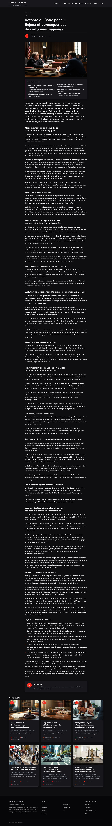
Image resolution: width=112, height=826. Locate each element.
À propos (48, 688)
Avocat (96, 3)
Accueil (27, 12)
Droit (81, 3)
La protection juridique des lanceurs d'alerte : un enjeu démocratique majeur (85, 769)
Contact (87, 808)
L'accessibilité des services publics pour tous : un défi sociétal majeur (23, 768)
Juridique (56, 3)
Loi (102, 3)
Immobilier (66, 3)
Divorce (74, 3)
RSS (86, 814)
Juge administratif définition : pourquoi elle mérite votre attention (52, 725)
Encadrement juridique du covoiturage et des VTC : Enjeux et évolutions (52, 769)
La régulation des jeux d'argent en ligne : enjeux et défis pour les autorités (85, 725)
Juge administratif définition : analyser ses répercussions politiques (20, 725)
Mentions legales (90, 811)
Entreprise (88, 3)
